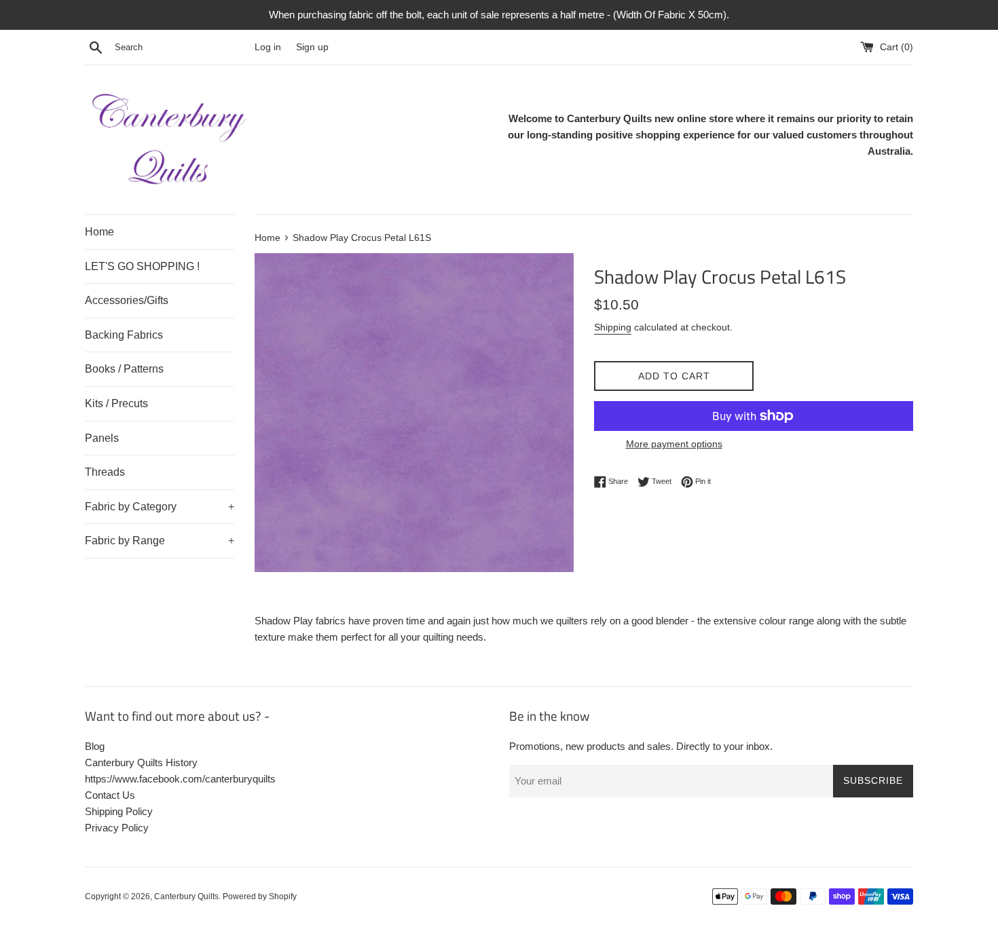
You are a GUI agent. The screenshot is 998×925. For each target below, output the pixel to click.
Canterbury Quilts (186, 896)
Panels (102, 438)
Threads (105, 472)
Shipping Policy (119, 811)
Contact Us (110, 795)
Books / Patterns (124, 369)
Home (99, 232)
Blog (95, 746)
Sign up (312, 47)
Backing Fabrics (124, 335)
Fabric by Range (159, 540)
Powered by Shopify (260, 896)
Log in (268, 47)
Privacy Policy (117, 827)
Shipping (612, 327)
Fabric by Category (159, 506)
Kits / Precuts (116, 403)
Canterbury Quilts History (141, 762)
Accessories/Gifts (126, 300)
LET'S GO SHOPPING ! (142, 266)
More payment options (674, 443)
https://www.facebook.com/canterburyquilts (180, 779)
